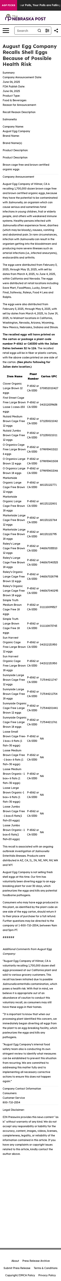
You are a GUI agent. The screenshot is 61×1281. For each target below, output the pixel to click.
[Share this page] (56, 30)
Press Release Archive (36, 1260)
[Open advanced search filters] (47, 30)
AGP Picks (8, 5)
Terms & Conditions (45, 1268)
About (15, 1260)
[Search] (39, 30)
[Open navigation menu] (6, 30)
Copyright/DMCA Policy (20, 1275)
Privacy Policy (47, 1275)
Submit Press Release (17, 1268)
